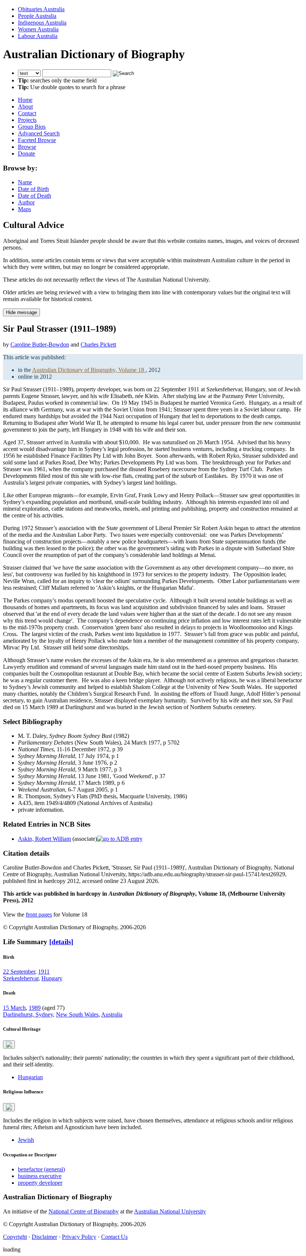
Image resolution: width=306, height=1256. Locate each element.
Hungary (51, 978)
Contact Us (114, 1237)
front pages (39, 914)
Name (25, 182)
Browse (27, 147)
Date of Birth (33, 189)
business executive (40, 1176)
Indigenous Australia (42, 22)
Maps (24, 209)
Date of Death (34, 195)
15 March (14, 1008)
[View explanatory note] (9, 1044)
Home (25, 100)
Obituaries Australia (41, 9)
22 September (19, 971)
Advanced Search (39, 133)
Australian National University (170, 1211)
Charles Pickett (98, 344)
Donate (26, 153)
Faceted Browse (37, 140)
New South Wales (77, 1014)
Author (26, 202)
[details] (61, 942)
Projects (27, 120)
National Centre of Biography (84, 1211)
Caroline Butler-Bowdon (39, 344)
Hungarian (30, 1077)
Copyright (15, 1237)
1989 (35, 1008)
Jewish (26, 1140)
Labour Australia (37, 36)
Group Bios (32, 126)
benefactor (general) (41, 1169)
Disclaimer (44, 1237)
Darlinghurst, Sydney (28, 1014)
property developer (40, 1183)
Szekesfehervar (20, 978)
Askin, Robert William (44, 839)
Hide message (21, 312)
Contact (27, 113)
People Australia (37, 16)
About (25, 106)
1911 (44, 971)
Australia (111, 1014)
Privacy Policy (79, 1237)
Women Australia (38, 29)
